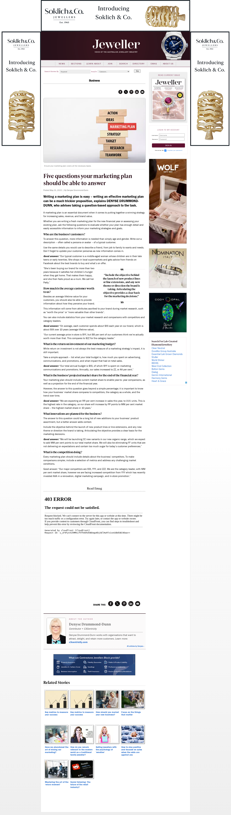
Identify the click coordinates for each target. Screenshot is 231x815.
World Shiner (158, 360)
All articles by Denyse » (135, 646)
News (62, 64)
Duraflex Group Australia (164, 351)
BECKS (155, 363)
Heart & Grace (159, 381)
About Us (168, 64)
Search (123, 64)
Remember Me (159, 150)
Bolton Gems (158, 369)
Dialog (155, 372)
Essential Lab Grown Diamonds (167, 354)
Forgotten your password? (174, 150)
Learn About (93, 64)
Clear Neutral (158, 348)
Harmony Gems (159, 378)
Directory (139, 64)
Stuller (155, 357)
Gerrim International (162, 375)
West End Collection (161, 366)
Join (110, 64)
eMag (154, 64)
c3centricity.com (78, 642)
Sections (76, 64)
